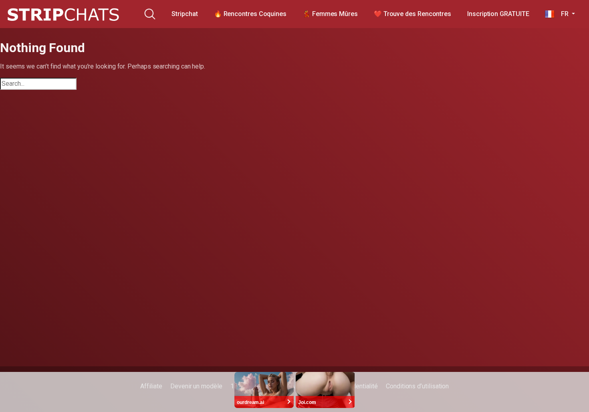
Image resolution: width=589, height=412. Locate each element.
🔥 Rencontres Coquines (250, 14)
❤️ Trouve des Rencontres (412, 14)
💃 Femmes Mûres (330, 14)
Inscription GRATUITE (498, 14)
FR (562, 14)
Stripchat (184, 14)
